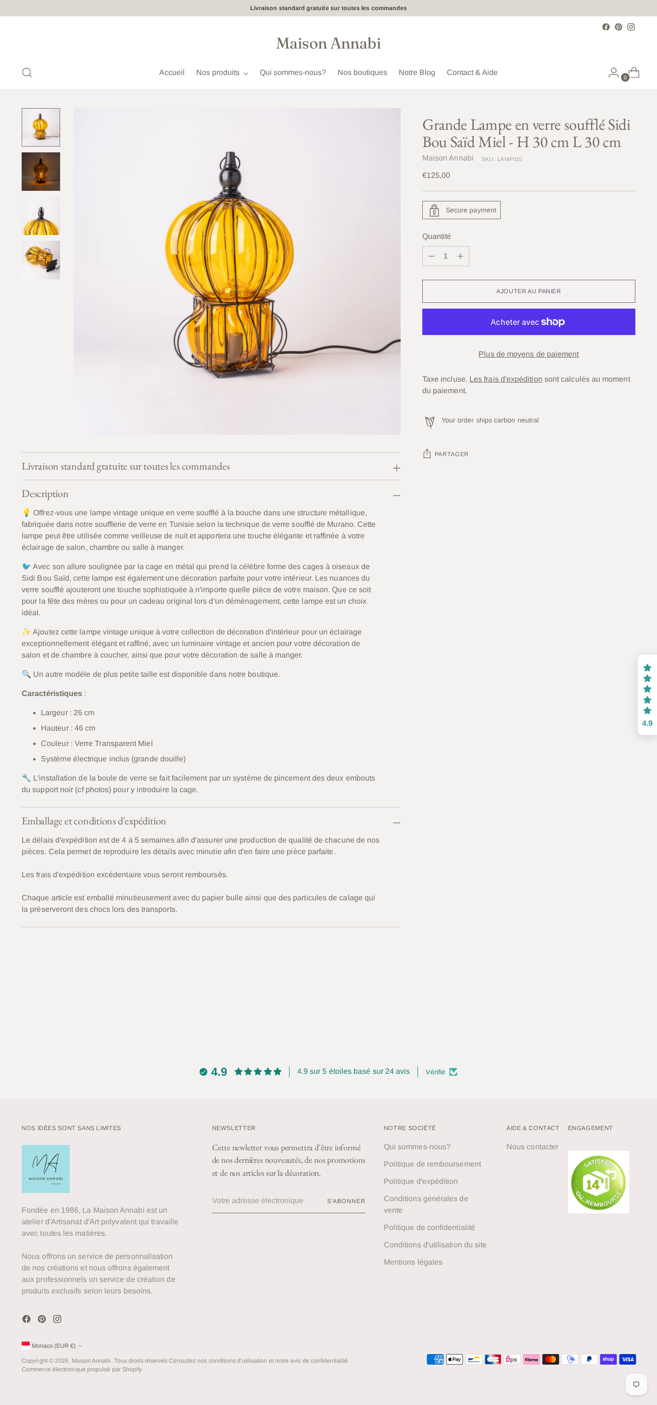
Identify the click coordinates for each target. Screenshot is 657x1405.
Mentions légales (413, 1262)
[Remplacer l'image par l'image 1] (41, 127)
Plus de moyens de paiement (529, 354)
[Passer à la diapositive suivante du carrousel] (627, 1012)
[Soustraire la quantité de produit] (460, 256)
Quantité (437, 237)
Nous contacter (532, 1147)
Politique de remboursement (432, 1164)
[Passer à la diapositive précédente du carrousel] (605, 1012)
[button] (183, 1315)
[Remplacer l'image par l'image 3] (41, 216)
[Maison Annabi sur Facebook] (606, 27)
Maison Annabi (448, 158)
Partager (452, 454)
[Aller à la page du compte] (609, 72)
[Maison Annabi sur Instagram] (631, 27)
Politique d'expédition (421, 1181)
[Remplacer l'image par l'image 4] (41, 260)
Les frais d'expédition (506, 379)
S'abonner (346, 1201)
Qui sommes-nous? (417, 1147)
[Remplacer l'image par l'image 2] (41, 171)
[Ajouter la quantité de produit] (431, 256)
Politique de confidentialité (429, 1227)
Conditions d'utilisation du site (435, 1245)
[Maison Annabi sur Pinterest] (618, 27)
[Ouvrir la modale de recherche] (27, 72)
